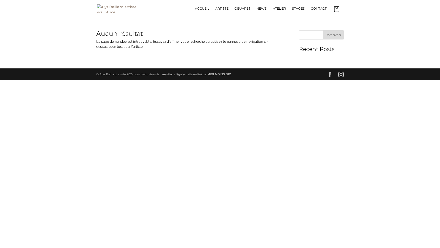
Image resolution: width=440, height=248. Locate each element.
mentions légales (174, 74)
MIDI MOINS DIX (219, 74)
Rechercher (333, 35)
